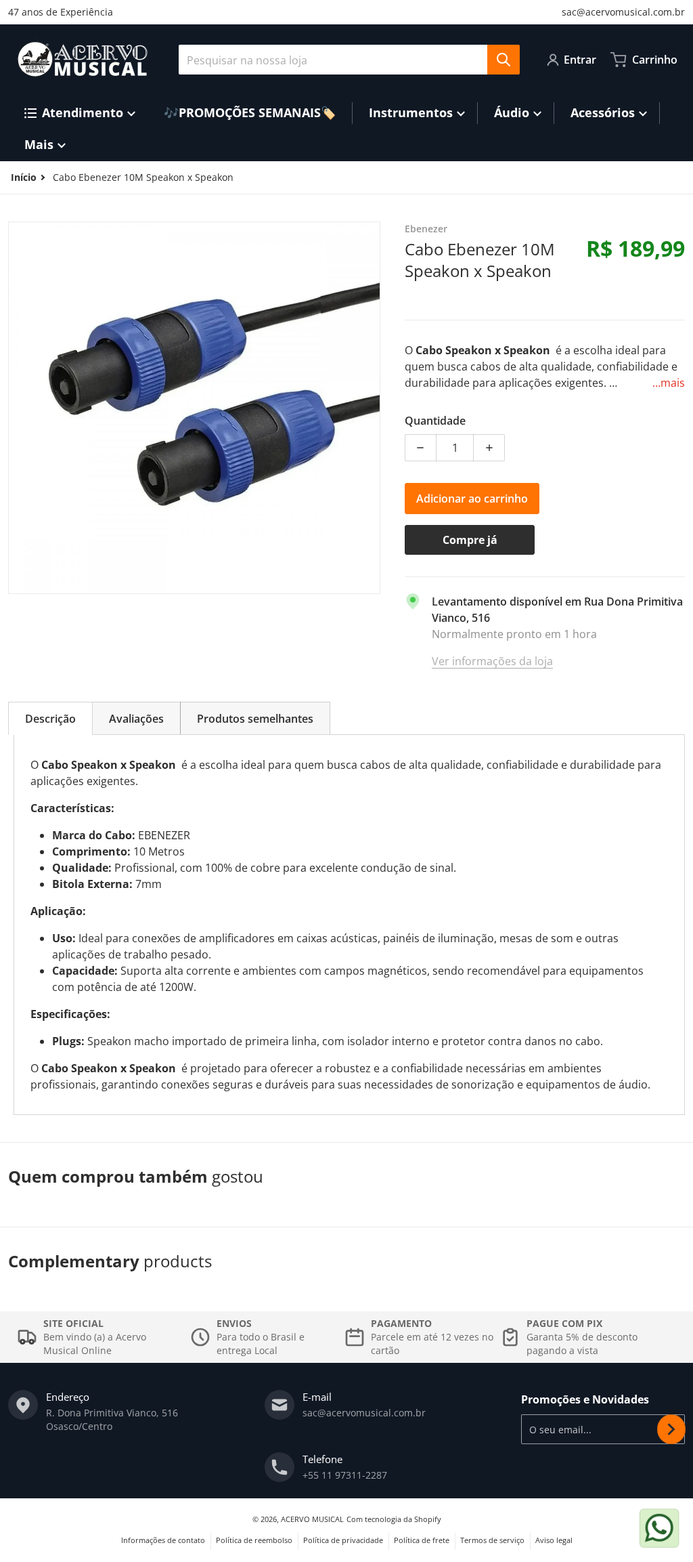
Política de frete (421, 1540)
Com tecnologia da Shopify (393, 1519)
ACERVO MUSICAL (312, 1519)
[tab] (50, 718)
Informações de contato (163, 1540)
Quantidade (435, 420)
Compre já (470, 539)
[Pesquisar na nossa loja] (503, 60)
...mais (668, 382)
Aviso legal (554, 1540)
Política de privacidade (343, 1540)
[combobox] (349, 60)
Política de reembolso (254, 1540)
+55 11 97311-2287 (345, 1475)
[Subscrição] (671, 1429)
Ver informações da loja (492, 661)
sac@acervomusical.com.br (623, 11)
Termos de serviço (492, 1540)
